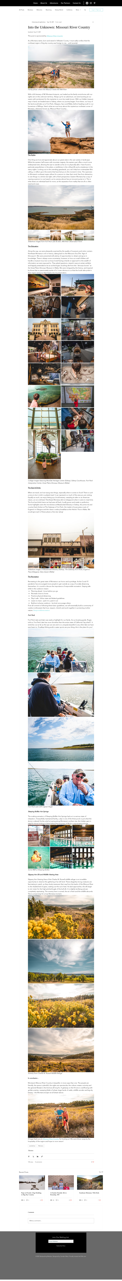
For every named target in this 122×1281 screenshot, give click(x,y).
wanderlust (32, 1146)
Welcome (39, 10)
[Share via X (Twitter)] (33, 1156)
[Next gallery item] (92, 207)
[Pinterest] (94, 3)
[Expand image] (61, 207)
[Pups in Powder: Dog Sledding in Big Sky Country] (32, 1182)
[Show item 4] (66, 235)
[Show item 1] (33, 235)
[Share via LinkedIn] (37, 1156)
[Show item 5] (78, 235)
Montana (30, 10)
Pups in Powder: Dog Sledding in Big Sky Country (31, 1194)
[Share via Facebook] (29, 1156)
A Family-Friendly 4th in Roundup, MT (58, 1194)
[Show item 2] (44, 235)
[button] (85, 10)
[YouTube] (87, 3)
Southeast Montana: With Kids (89, 1193)
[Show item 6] (89, 235)
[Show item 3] (55, 235)
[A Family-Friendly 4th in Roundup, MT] (61, 1182)
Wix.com (83, 1256)
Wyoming (48, 10)
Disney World (59, 10)
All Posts (21, 10)
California (69, 10)
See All (101, 1172)
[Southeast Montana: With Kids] (90, 1182)
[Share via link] (42, 1156)
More (77, 10)
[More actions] (93, 22)
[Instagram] (91, 3)
